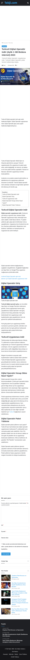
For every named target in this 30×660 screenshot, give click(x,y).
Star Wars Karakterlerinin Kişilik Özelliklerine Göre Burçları (19, 584)
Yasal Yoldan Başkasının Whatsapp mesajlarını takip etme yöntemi (19, 592)
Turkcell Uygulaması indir (9, 198)
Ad (2, 525)
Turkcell (11, 412)
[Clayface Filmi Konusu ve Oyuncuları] (5, 578)
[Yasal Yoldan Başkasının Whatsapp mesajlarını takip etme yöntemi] (5, 593)
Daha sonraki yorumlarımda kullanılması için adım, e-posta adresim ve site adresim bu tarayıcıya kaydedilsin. (14, 546)
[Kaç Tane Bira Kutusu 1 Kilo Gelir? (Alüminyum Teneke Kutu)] (5, 611)
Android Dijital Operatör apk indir (11, 276)
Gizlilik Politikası (15, 657)
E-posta (3, 531)
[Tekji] (10, 3)
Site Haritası (15, 651)
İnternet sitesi (4, 537)
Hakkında (11, 654)
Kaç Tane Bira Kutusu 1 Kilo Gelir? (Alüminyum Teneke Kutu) (20, 610)
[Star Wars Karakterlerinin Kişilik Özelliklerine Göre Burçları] (5, 585)
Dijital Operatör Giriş (8, 196)
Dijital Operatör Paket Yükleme (11, 205)
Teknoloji (10, 42)
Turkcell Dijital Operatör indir (10, 194)
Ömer (4, 65)
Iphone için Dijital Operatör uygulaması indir (14, 278)
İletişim (16, 654)
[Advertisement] (15, 22)
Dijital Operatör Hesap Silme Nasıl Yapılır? (12, 202)
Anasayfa (5, 42)
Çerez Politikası (23, 654)
